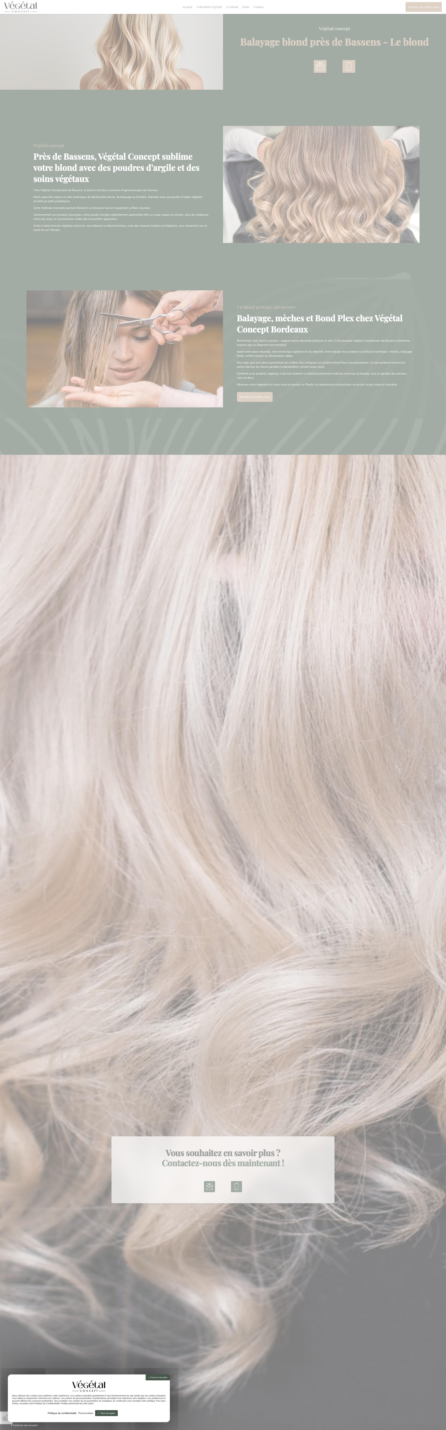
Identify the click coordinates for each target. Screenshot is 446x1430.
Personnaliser (85, 1413)
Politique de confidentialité (62, 1413)
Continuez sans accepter (25, 1425)
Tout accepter (107, 1413)
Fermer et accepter (158, 1377)
